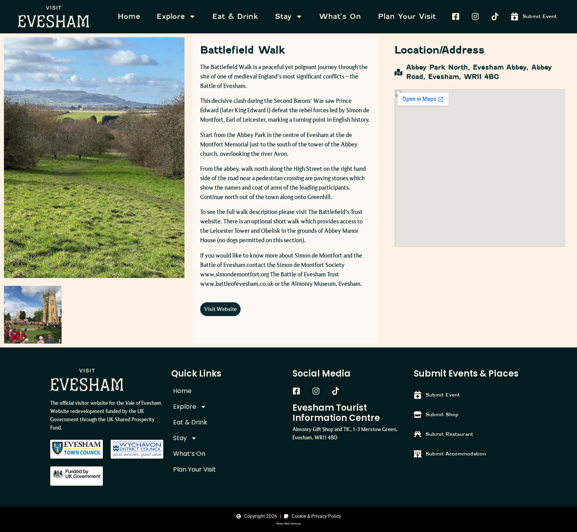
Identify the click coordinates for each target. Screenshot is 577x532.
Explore (171, 16)
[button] (220, 309)
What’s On (340, 16)
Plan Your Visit (407, 16)
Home (129, 16)
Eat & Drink (235, 16)
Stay (283, 16)
